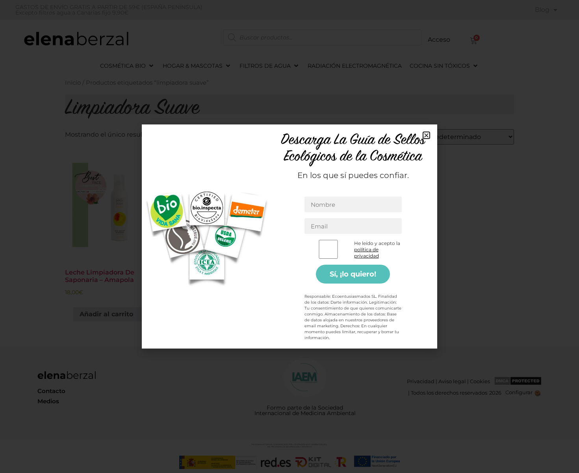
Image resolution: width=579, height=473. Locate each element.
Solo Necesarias (280, 301)
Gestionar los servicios (221, 279)
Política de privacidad (311, 320)
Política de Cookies (298, 263)
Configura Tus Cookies (350, 301)
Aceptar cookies (220, 301)
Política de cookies (260, 320)
